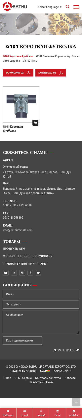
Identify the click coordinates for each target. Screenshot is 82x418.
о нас (7, 378)
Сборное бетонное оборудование (28, 256)
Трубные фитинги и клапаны (25, 264)
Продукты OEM (14, 249)
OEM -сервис (23, 378)
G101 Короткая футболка (13, 128)
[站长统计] (45, 371)
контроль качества (48, 378)
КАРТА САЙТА (62, 371)
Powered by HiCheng (23, 371)
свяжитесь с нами (41, 382)
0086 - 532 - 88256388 (17, 205)
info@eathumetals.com (17, 230)
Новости (70, 378)
